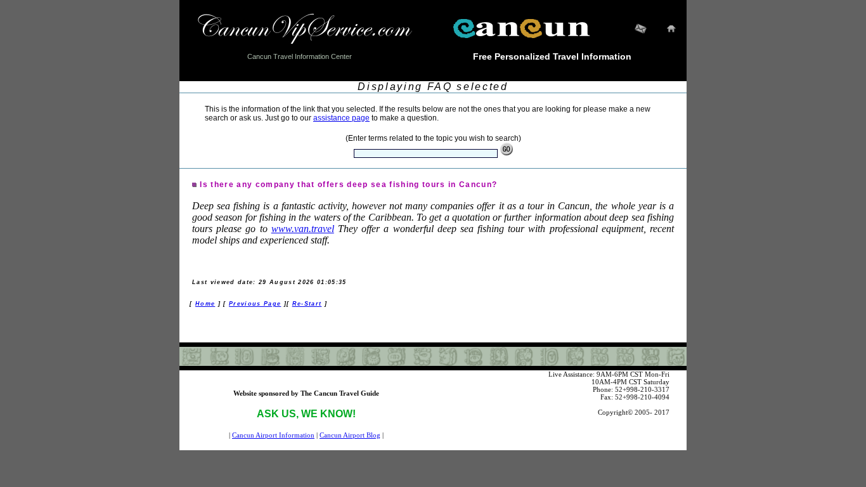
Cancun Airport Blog (350, 435)
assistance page (341, 118)
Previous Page (255, 304)
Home (205, 304)
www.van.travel (302, 228)
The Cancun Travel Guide (340, 393)
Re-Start (307, 304)
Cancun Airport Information (273, 435)
